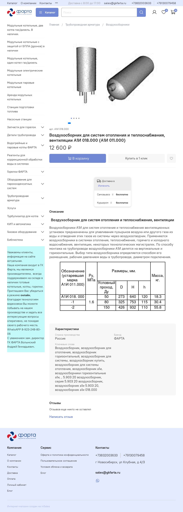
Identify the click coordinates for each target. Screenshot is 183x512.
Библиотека (15, 239)
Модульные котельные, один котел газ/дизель (22, 60)
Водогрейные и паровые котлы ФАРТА (22, 145)
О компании (28, 3)
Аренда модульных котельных (19, 97)
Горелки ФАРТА (17, 171)
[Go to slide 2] (73, 118)
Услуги (11, 208)
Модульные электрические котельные (25, 72)
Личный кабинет (16, 484)
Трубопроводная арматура (82, 24)
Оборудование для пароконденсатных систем (19, 184)
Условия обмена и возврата (57, 466)
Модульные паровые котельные (20, 85)
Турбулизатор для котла (22, 216)
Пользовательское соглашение (59, 460)
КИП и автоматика (19, 224)
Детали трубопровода (21, 135)
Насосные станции (19, 119)
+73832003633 (141, 3)
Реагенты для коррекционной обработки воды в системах (24, 159)
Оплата (11, 478)
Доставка (12, 472)
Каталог (12, 3)
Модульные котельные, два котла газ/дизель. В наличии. (25, 30)
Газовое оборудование (22, 232)
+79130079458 (166, 3)
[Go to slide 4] (78, 118)
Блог (10, 490)
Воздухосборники (117, 24)
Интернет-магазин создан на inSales (28, 506)
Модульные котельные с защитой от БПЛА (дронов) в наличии (25, 46)
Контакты (45, 3)
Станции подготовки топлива (20, 109)
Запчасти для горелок (21, 127)
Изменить (104, 185)
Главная (54, 24)
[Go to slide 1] (71, 118)
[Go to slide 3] (76, 118)
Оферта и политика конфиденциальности (65, 454)
